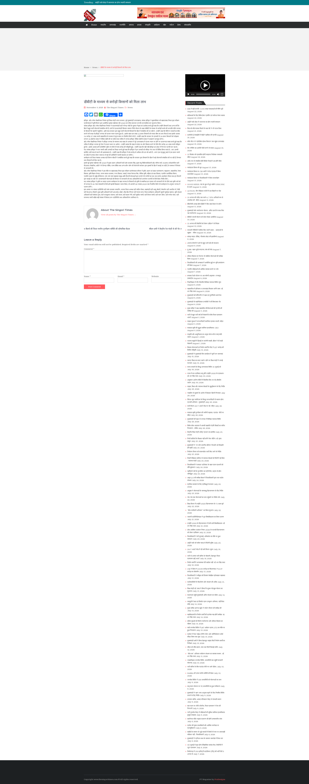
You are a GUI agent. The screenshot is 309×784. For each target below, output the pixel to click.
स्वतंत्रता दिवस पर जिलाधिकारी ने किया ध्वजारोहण (203, 178)
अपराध (131, 25)
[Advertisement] (154, 48)
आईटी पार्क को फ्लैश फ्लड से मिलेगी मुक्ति (200, 543)
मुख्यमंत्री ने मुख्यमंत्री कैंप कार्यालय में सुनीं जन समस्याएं (205, 354)
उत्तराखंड (112, 25)
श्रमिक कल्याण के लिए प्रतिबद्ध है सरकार (200, 484)
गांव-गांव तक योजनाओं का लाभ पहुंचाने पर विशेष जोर (203, 497)
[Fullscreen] (222, 94)
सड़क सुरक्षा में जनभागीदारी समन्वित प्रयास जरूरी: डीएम (205, 321)
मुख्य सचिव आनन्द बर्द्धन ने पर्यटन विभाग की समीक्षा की (204, 608)
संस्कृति (147, 25)
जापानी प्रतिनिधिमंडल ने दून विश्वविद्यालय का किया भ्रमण (205, 517)
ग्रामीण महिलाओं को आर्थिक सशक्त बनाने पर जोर (203, 269)
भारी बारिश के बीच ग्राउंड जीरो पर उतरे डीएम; (202, 667)
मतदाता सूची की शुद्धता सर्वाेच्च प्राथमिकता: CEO (203, 328)
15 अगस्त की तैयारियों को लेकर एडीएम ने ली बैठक (203, 223)
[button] (205, 85)
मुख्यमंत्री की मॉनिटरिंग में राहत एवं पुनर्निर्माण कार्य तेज (204, 295)
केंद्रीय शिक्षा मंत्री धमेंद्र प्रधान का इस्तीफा (201, 432)
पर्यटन (172, 25)
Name (87, 276)
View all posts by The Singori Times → (118, 215)
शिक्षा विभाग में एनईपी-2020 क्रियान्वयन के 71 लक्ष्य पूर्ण (205, 504)
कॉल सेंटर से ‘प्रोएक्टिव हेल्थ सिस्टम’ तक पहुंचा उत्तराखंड (205, 141)
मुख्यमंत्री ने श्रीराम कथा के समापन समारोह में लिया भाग (205, 738)
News (130, 107)
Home (94, 25)
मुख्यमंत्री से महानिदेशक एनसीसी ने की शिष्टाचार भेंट (204, 302)
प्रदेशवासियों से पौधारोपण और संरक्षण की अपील (202, 582)
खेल (164, 25)
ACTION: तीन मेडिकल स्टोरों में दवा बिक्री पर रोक (204, 191)
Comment (89, 249)
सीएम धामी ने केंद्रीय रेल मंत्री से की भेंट (164, 229)
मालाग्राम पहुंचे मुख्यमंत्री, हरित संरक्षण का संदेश (202, 595)
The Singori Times (115, 107)
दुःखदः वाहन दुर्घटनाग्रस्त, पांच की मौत (199, 249)
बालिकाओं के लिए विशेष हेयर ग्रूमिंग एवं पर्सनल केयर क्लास (206, 115)
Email (121, 276)
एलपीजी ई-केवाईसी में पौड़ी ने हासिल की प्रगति (202, 135)
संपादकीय (187, 25)
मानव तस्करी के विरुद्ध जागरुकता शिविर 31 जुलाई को (204, 367)
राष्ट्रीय (103, 25)
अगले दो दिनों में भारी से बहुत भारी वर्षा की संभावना (203, 243)
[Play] (188, 94)
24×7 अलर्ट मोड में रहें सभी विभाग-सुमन (200, 549)
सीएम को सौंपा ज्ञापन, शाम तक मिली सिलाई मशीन (202, 647)
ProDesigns (219, 779)
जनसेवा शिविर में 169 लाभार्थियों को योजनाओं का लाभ (204, 680)
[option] (132, 2)
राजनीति (122, 25)
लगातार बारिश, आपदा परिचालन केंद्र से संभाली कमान (204, 699)
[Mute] (218, 94)
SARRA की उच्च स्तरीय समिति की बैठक (200, 673)
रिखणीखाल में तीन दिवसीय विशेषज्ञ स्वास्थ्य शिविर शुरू (204, 282)
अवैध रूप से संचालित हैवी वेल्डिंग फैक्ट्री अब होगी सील (204, 161)
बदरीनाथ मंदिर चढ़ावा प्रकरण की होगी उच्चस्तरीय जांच (204, 719)
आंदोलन (157, 25)
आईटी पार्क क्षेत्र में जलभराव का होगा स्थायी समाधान (203, 122)
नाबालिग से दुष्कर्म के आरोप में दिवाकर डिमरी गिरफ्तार (204, 393)
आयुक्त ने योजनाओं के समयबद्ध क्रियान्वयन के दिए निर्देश (205, 491)
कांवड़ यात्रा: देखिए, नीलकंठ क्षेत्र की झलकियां (202, 236)
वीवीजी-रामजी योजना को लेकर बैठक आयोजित (201, 217)
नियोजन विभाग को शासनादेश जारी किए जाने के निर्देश (204, 452)
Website (155, 276)
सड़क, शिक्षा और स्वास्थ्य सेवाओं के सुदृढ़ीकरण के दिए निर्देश (206, 386)
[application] (205, 85)
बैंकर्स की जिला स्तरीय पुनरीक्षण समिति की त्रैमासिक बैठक (108, 229)
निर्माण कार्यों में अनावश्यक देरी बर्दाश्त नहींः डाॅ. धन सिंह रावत (206, 562)
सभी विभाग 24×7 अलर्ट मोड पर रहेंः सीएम (201, 406)
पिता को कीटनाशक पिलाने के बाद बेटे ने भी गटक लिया (113, 2)
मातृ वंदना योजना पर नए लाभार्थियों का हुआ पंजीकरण (203, 686)
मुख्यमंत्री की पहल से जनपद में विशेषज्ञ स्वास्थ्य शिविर (204, 419)
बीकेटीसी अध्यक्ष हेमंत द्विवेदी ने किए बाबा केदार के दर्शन (204, 204)
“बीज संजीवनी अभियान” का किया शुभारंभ (200, 510)
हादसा (139, 25)
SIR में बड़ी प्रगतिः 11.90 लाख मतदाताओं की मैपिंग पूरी (205, 109)
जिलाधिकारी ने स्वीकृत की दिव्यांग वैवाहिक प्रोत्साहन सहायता (206, 575)
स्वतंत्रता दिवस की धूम (194, 167)
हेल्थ (179, 25)
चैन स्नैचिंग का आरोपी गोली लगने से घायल (200, 148)
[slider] (203, 94)
